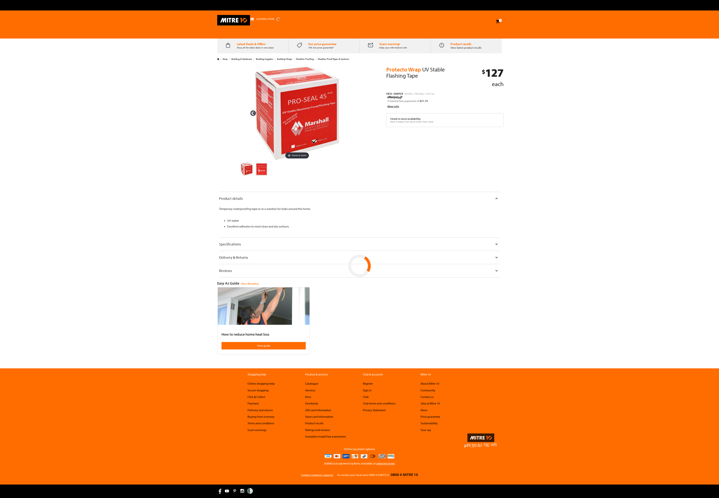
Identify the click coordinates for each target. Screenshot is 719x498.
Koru (308, 397)
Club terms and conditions (379, 403)
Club (366, 397)
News (424, 410)
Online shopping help (261, 383)
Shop (225, 58)
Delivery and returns (260, 410)
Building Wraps (285, 58)
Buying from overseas (261, 416)
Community (428, 390)
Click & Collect (256, 397)
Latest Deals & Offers (251, 44)
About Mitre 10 (430, 383)
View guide (263, 345)
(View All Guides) (250, 283)
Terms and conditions (261, 423)
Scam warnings (257, 430)
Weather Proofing (304, 58)
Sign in (367, 390)
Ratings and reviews (317, 430)
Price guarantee (430, 416)
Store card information (319, 416)
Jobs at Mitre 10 (430, 403)
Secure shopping (258, 390)
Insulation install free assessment (325, 436)
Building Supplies (264, 58)
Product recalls (460, 44)
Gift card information (318, 410)
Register (368, 383)
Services (310, 390)
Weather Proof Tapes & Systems (333, 58)
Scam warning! (389, 44)
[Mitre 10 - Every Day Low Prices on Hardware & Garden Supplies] (233, 20)
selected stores (385, 463)
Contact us (427, 397)
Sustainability (429, 423)
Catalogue (311, 383)
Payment (253, 403)
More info (393, 106)
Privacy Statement (374, 410)
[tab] (359, 198)
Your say (426, 430)
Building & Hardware (242, 58)
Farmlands (311, 403)
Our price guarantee (322, 44)
